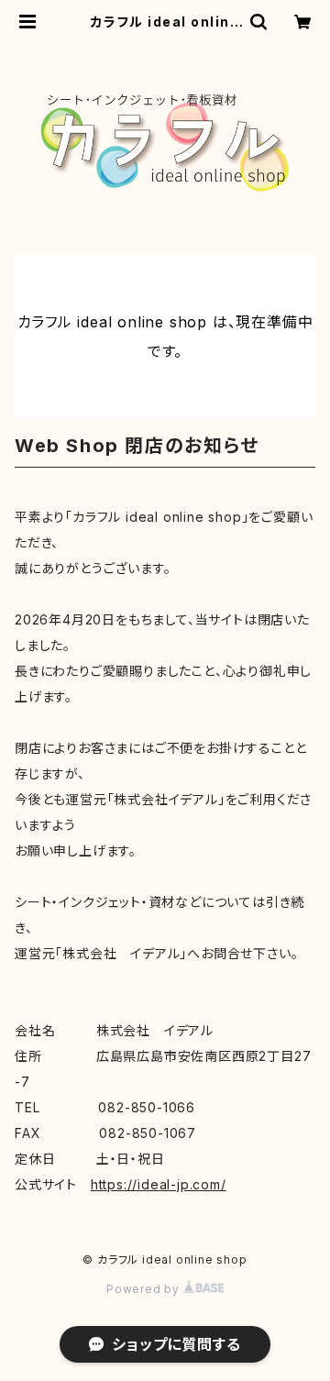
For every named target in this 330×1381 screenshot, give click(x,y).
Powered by (144, 1289)
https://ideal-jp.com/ (158, 1184)
